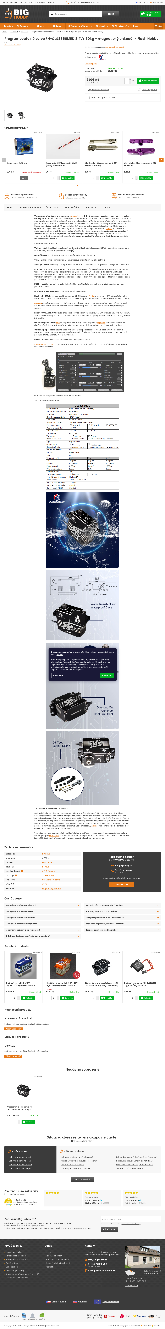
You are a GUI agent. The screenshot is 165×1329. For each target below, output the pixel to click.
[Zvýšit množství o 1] (130, 79)
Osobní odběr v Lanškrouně (58, 1263)
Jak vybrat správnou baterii (21, 1157)
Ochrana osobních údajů (17, 1278)
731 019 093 (126, 870)
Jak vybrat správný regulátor (22, 1168)
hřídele (109, 228)
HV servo (56, 880)
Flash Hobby (119, 53)
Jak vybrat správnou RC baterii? (21, 905)
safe (58, 322)
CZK (144, 2)
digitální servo (107, 53)
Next (161, 160)
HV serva (46, 854)
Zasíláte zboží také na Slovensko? (101, 930)
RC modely (54, 835)
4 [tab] (83, 186)
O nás (5, 2)
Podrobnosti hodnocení (114, 47)
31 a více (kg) (48, 875)
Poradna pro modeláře (16, 1256)
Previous (4, 160)
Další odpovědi (82, 1179)
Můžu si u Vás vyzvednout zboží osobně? (79, 1161)
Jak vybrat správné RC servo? (20, 911)
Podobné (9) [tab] (71, 207)
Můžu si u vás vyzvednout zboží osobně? (105, 905)
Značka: (12, 45)
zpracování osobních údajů (131, 1224)
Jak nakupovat (26, 2)
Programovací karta (43, 344)
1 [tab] (78, 186)
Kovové (45, 867)
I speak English (40, 2)
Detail (24, 178)
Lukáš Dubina (135, 1325)
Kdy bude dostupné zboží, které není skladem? (28, 936)
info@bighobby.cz (123, 865)
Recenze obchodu (54, 1256)
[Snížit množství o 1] (130, 82)
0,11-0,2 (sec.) (48, 871)
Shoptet (157, 1325)
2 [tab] (80, 186)
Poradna (13, 2)
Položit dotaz (121, 884)
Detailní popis (91, 63)
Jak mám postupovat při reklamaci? (23, 930)
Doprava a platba (14, 1252)
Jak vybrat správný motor (20, 1164)
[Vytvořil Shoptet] (152, 1325)
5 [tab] (85, 186)
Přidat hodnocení (14, 1029)
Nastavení (58, 675)
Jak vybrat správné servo (20, 1161)
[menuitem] (8, 26)
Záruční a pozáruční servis (57, 1259)
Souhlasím (107, 675)
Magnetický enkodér (51, 888)
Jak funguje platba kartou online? (101, 911)
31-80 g (45, 884)
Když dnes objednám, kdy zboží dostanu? (105, 923)
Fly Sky (92, 296)
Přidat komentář (13, 1056)
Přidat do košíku (148, 81)
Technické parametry (29, 207)
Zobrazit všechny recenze (23, 1204)
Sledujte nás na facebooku (102, 1270)
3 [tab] (82, 186)
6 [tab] (87, 186)
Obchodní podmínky (15, 1270)
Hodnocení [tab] (89, 207)
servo (121, 216)
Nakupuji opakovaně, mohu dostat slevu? (105, 917)
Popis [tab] (9, 207)
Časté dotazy (52, 207)
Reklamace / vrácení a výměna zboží (22, 1274)
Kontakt (51, 2)
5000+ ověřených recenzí (14, 1194)
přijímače (101, 322)
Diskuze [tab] (104, 207)
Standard (46, 880)
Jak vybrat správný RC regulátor (21, 923)
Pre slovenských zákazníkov (18, 1259)
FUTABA (38, 303)
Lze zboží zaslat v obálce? (72, 1164)
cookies (60, 654)
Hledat (110, 13)
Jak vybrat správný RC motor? (20, 917)
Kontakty (50, 1267)
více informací (131, 1285)
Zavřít (97, 95)
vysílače (95, 826)
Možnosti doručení (100, 90)
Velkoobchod (12, 1267)
